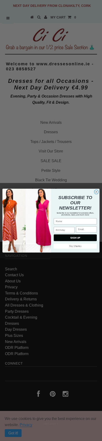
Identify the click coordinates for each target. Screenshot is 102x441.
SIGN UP (75, 237)
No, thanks (75, 246)
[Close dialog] (96, 192)
